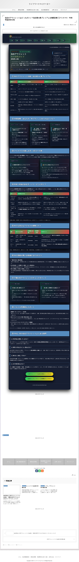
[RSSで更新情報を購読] (42, 471)
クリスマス (23, 40)
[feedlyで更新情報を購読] (39, 471)
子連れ (50, 40)
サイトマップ (57, 556)
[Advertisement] (39, 413)
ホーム (20, 556)
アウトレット (6, 435)
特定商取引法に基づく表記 (42, 556)
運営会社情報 (33, 556)
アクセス (36, 40)
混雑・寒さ (44, 40)
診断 (17, 40)
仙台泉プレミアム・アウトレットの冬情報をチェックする (39, 378)
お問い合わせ (51, 556)
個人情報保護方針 (25, 556)
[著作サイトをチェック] (36, 471)
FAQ (63, 40)
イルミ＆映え (57, 40)
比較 (12, 40)
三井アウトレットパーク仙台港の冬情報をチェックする (39, 373)
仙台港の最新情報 (54, 47)
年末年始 (30, 40)
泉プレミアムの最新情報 (64, 47)
